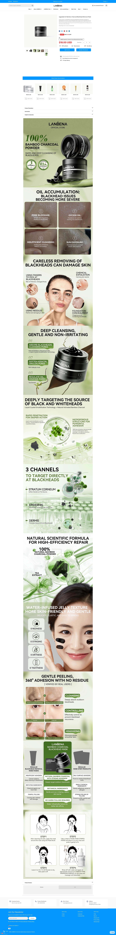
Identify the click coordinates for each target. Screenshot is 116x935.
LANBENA (13, 931)
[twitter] (62, 31)
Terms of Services (23, 921)
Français (105, 1)
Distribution (15, 1)
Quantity (79, 42)
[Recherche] (32, 5)
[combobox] (21, 5)
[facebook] (59, 31)
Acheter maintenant (83, 49)
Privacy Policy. (31, 921)
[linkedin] (69, 31)
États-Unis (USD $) (14, 925)
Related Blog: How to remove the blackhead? (66, 25)
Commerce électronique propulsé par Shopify (25, 931)
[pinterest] (64, 31)
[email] (66, 31)
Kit (59, 37)
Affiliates (10, 1)
